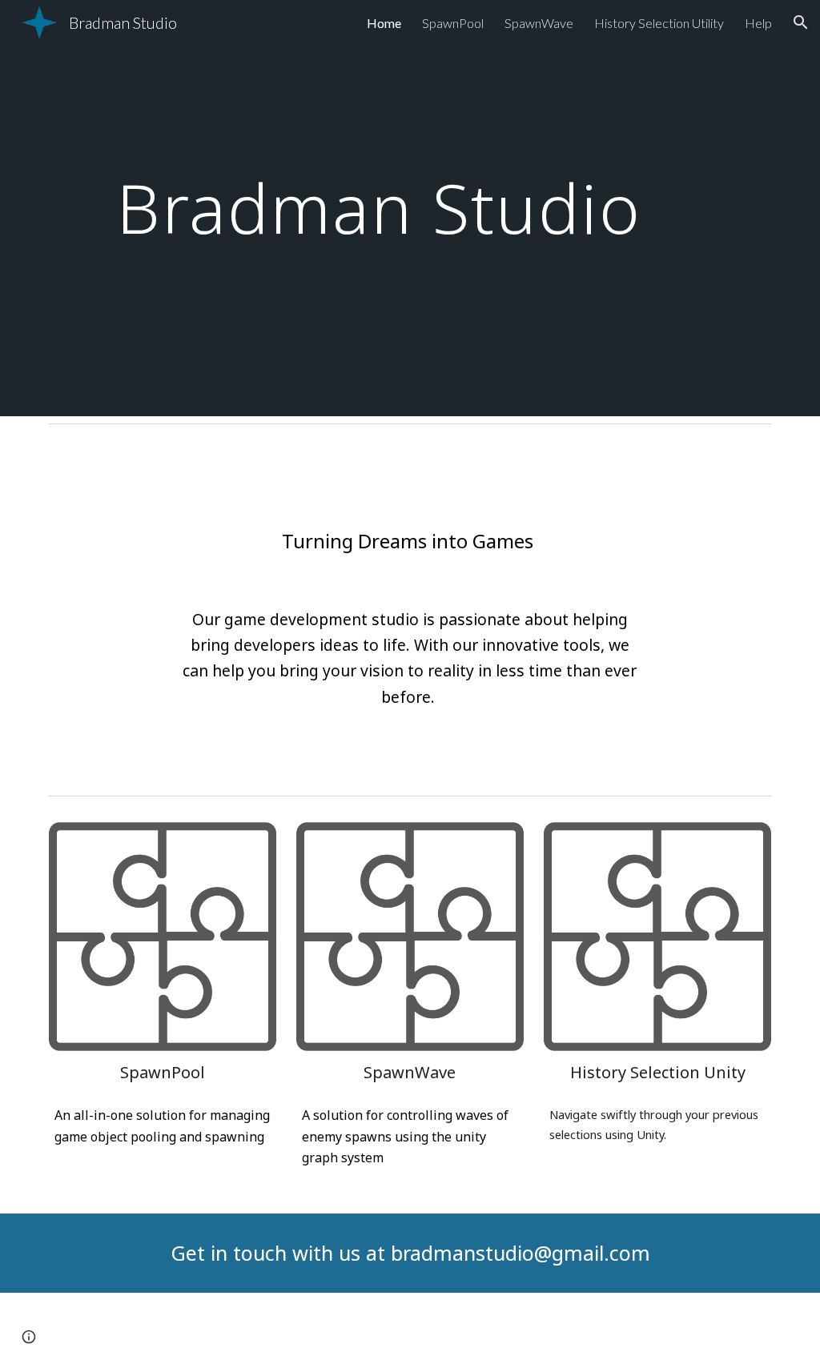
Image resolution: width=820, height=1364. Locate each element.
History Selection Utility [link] (659, 22)
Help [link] (758, 22)
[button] (801, 22)
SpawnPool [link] (453, 22)
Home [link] (384, 22)
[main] (379, 207)
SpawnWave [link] (538, 22)
